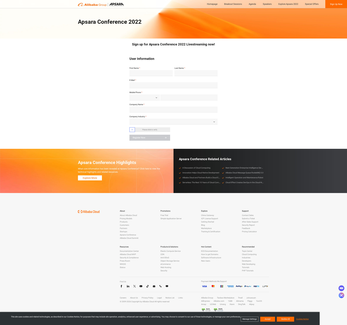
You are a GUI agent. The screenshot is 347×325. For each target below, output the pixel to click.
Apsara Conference (128, 235)
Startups (123, 231)
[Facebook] (121, 286)
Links (180, 298)
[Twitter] (134, 286)
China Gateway (207, 215)
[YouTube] (141, 286)
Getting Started (207, 222)
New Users (205, 261)
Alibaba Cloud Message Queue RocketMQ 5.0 (244, 173)
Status (122, 267)
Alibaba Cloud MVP (128, 254)
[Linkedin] (128, 286)
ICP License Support (209, 218)
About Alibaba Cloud (128, 215)
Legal (159, 298)
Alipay (251, 304)
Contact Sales (248, 215)
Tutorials (245, 267)
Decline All (285, 319)
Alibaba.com (219, 301)
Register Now (139, 137)
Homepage (212, 4)
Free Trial (164, 215)
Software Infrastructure (211, 258)
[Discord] (167, 286)
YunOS (259, 301)
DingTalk (241, 304)
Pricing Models (126, 218)
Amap (203, 304)
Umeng (223, 304)
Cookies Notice (302, 319)
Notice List (170, 298)
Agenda (252, 4)
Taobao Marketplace (225, 298)
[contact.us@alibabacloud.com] (154, 286)
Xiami (232, 304)
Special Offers (312, 4)
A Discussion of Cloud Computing (196, 168)
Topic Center (247, 251)
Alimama (240, 301)
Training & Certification (210, 231)
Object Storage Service (169, 261)
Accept (268, 319)
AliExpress (205, 301)
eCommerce (165, 264)
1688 (230, 301)
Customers (124, 225)
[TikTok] (147, 286)
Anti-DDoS (164, 258)
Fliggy (249, 301)
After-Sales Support (250, 222)
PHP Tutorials (247, 271)
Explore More (90, 177)
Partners (123, 228)
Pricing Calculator (249, 231)
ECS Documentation (209, 251)
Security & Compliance (129, 258)
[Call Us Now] (160, 286)
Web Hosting (165, 267)
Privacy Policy (147, 298)
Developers (246, 261)
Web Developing (248, 264)
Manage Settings (249, 319)
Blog (203, 225)
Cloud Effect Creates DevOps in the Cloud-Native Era (247, 182)
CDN (162, 254)
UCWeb (213, 304)
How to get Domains (209, 254)
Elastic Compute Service (170, 251)
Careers (123, 298)
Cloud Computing (249, 254)
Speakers (267, 4)
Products (124, 222)
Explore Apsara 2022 (288, 4)
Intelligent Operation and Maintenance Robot (244, 177)
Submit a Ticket (248, 218)
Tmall (240, 298)
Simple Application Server (171, 218)
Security (163, 271)
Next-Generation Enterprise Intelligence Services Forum (249, 168)
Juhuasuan (251, 298)
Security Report (248, 225)
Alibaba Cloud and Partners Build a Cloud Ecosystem (204, 177)
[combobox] (144, 97)
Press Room (125, 261)
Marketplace (206, 228)
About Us (134, 298)
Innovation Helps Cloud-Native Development (200, 173)
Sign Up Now (336, 4)
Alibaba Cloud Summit (129, 238)
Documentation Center (129, 251)
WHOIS (123, 264)
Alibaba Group (207, 298)
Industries (246, 258)
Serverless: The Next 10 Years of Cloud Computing (203, 182)
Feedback (246, 228)
